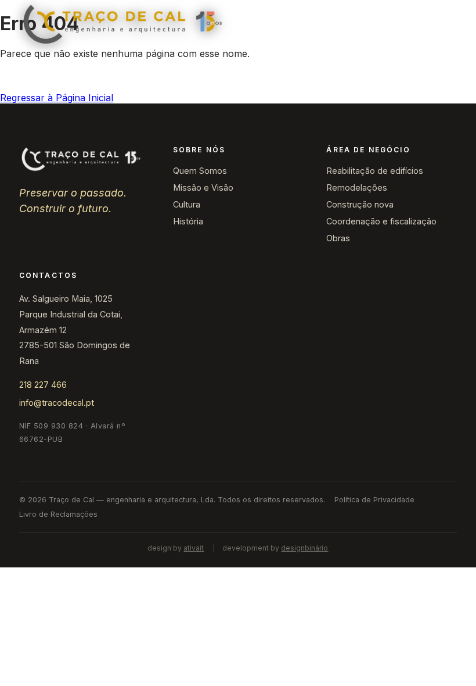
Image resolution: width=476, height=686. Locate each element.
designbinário (304, 548)
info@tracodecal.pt (56, 403)
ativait (193, 548)
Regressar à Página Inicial (56, 97)
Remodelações (356, 187)
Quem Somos (200, 171)
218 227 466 (43, 385)
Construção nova (360, 204)
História (188, 221)
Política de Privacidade (374, 499)
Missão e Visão (203, 187)
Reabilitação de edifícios (374, 171)
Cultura (186, 204)
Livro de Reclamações (58, 514)
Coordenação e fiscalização (381, 221)
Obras (338, 238)
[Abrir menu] (444, 24)
